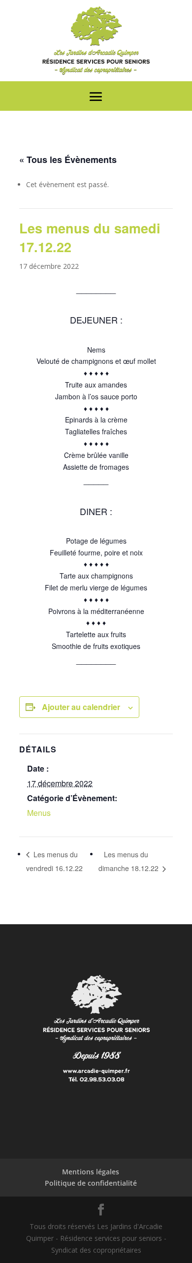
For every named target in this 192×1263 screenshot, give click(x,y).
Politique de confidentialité (91, 1183)
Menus (39, 812)
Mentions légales (90, 1171)
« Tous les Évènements (68, 159)
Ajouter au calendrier (81, 706)
